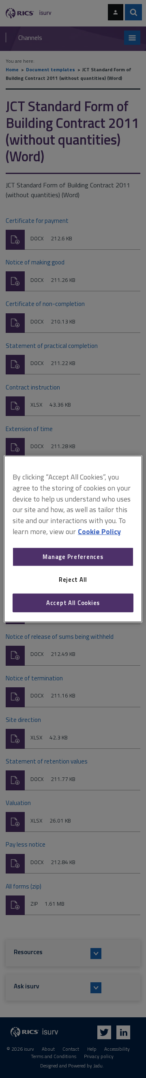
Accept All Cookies (73, 602)
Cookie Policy (99, 531)
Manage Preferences (73, 556)
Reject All (73, 579)
